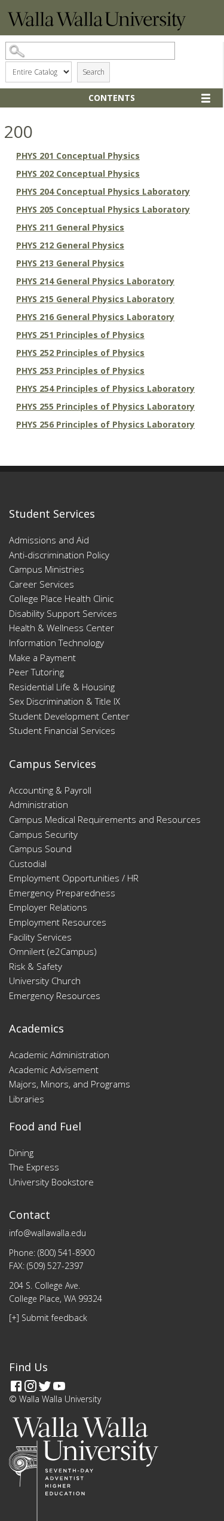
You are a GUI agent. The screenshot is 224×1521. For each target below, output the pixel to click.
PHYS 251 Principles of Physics (80, 334)
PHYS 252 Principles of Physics (80, 352)
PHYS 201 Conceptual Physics (78, 155)
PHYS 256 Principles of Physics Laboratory (105, 424)
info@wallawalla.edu (47, 1233)
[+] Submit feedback (48, 1317)
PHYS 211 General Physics (70, 227)
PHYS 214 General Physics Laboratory (95, 281)
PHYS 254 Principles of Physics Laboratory (105, 388)
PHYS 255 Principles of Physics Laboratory (105, 406)
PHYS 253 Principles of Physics (80, 370)
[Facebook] (16, 1386)
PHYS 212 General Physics (70, 245)
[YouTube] (59, 1386)
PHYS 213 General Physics (70, 263)
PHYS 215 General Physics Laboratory (95, 299)
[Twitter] (45, 1386)
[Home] (96, 27)
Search (93, 72)
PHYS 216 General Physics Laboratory (95, 316)
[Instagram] (30, 1386)
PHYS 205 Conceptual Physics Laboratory (103, 209)
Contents (111, 97)
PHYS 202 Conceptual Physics (78, 173)
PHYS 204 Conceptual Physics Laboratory (103, 191)
